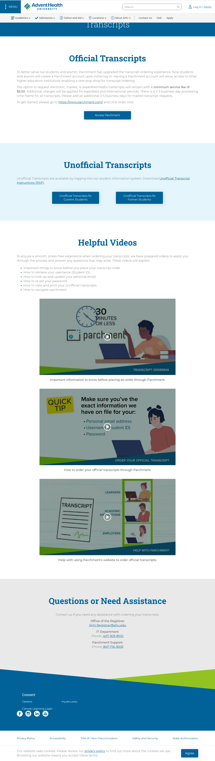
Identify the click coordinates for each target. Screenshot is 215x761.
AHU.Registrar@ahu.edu (107, 625)
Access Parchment (107, 115)
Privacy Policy (26, 738)
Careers (27, 701)
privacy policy (94, 751)
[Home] (43, 6)
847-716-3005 (113, 647)
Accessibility (58, 738)
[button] (10, 6)
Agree (189, 753)
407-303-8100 (113, 636)
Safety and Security (145, 738)
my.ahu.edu (69, 701)
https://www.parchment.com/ (80, 102)
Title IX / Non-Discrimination (99, 738)
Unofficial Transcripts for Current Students (75, 197)
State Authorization (185, 738)
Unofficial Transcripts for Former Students (139, 197)
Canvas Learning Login (37, 708)
